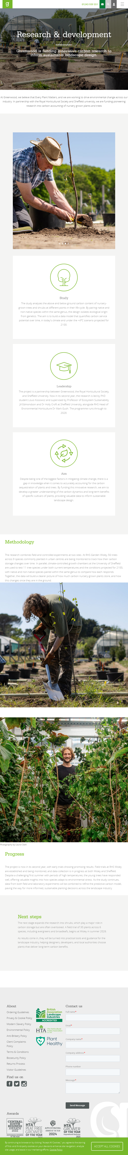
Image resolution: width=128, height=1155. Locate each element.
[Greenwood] (7, 4)
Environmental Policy (18, 1029)
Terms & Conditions (18, 1051)
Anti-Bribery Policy (17, 1035)
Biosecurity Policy (16, 1057)
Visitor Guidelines (16, 1069)
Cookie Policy (56, 1149)
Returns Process (16, 1063)
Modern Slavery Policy (19, 1024)
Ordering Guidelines (18, 1012)
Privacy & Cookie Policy (19, 1018)
